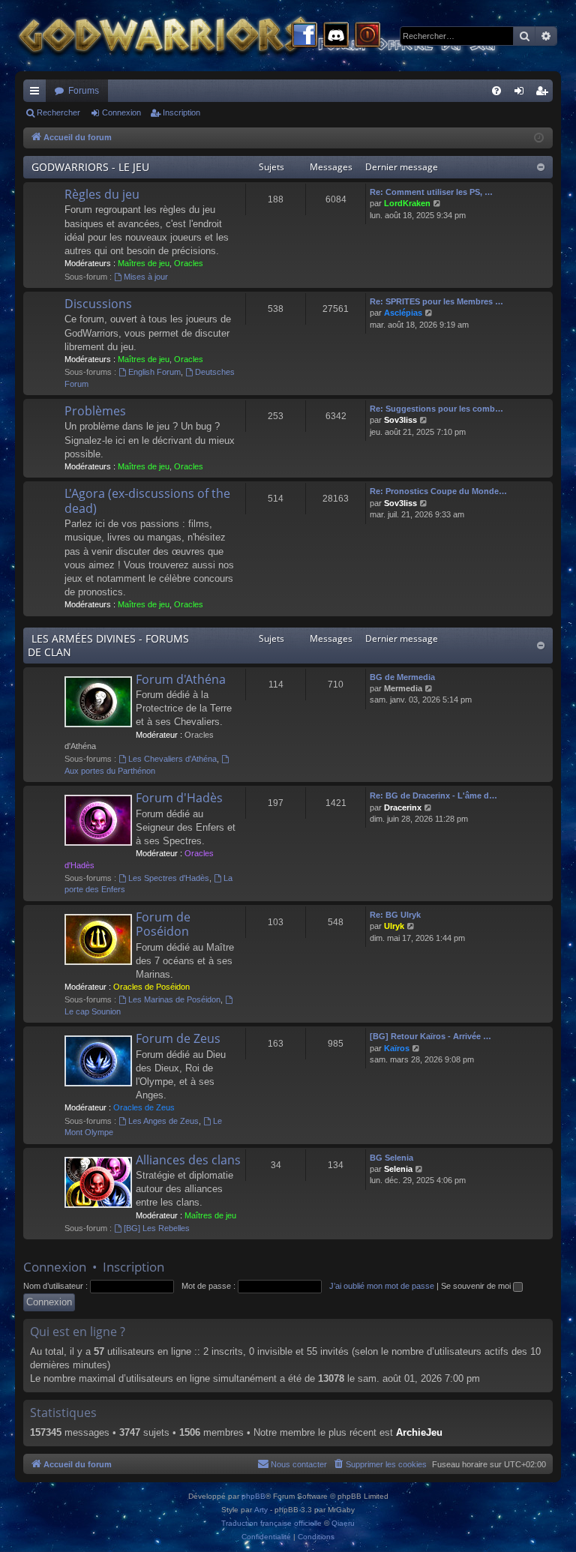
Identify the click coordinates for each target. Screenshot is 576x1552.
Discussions (98, 303)
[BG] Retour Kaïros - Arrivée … (430, 1036)
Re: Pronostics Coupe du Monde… (438, 491)
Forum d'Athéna (181, 679)
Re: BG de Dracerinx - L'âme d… (433, 795)
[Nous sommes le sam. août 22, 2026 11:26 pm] (539, 138)
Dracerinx (403, 807)
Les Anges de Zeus (163, 1120)
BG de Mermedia (402, 677)
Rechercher (58, 112)
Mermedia (403, 688)
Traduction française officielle (271, 1523)
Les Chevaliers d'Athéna (172, 758)
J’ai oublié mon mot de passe (381, 1285)
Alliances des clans (188, 1160)
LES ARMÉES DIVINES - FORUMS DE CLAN (108, 645)
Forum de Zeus (178, 1038)
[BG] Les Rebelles (157, 1228)
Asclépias (403, 312)
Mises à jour (146, 276)
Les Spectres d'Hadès (168, 877)
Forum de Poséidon (163, 924)
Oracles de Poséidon (151, 986)
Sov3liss (400, 419)
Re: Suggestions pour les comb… (436, 408)
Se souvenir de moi (477, 1285)
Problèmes (95, 411)
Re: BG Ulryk (395, 914)
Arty (261, 1510)
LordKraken (407, 203)
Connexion (121, 112)
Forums (83, 90)
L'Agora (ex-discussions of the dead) (147, 500)
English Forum (154, 371)
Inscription (181, 112)
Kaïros (397, 1048)
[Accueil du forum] (285, 35)
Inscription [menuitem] (544, 93)
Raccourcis (37, 93)
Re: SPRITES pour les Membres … (436, 301)
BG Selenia (391, 1157)
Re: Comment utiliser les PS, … (431, 191)
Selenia (398, 1168)
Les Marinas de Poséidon (174, 999)
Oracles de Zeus (144, 1107)
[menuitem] (496, 90)
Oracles (188, 263)
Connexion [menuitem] (522, 93)
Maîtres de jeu (144, 263)
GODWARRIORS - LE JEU (90, 167)
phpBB (254, 1496)
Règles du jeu (102, 194)
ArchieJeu (419, 1432)
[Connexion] (367, 36)
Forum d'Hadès (179, 797)
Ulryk (394, 925)
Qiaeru (343, 1523)
